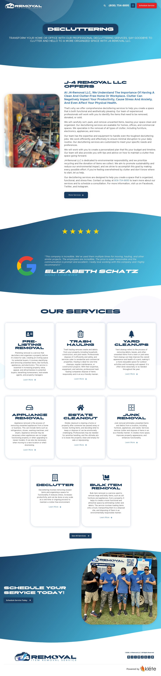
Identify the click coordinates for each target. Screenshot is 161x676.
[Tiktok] (142, 657)
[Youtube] (152, 657)
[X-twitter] (135, 657)
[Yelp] (149, 657)
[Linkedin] (138, 657)
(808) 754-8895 (119, 5)
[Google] (145, 657)
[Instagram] (132, 657)
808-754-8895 (121, 180)
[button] (104, 5)
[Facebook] (128, 657)
